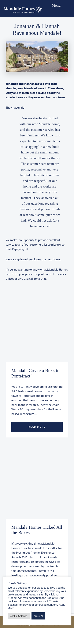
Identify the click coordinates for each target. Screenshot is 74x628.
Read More (37, 426)
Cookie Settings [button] (18, 616)
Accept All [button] (38, 616)
